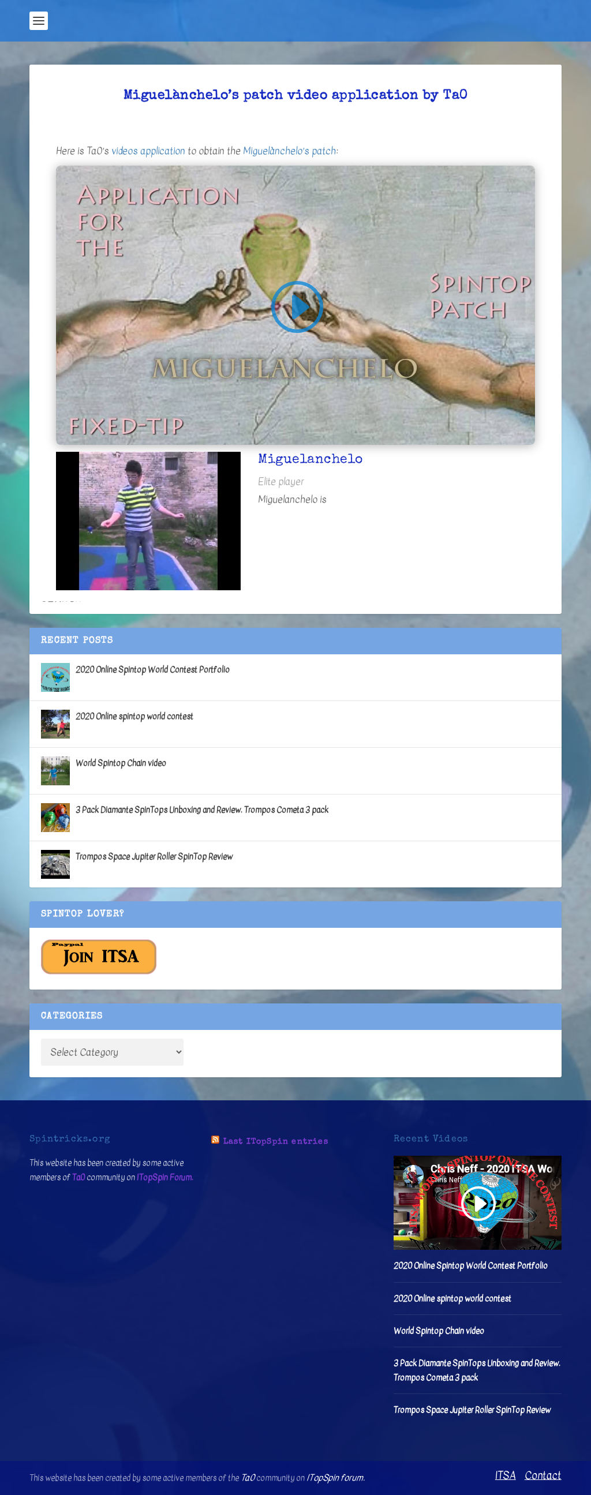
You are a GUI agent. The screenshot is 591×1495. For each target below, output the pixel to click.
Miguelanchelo (287, 499)
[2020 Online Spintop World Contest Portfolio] (55, 677)
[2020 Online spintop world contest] (55, 724)
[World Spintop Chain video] (55, 770)
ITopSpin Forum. (165, 1177)
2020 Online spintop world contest (134, 716)
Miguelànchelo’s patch (289, 151)
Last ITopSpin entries (275, 1142)
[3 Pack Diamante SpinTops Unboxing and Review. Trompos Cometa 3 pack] (55, 817)
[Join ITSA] (98, 972)
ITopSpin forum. (335, 1477)
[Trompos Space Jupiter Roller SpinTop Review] (55, 864)
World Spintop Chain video (121, 763)
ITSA (505, 1475)
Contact (543, 1475)
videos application (148, 151)
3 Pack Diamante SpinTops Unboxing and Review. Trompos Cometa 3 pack (202, 810)
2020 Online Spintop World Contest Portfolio (153, 670)
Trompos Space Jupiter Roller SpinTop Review (154, 856)
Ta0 (78, 1177)
